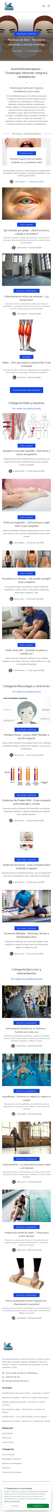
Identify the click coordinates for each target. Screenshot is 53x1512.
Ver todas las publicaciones (26, 408)
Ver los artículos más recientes (26, 390)
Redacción (7, 1428)
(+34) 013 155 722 (12, 1377)
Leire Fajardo (7, 1433)
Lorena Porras (8, 1442)
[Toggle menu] (48, 6)
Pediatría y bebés (26, 153)
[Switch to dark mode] (44, 6)
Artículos (7, 1387)
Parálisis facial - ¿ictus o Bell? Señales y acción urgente (24, 1417)
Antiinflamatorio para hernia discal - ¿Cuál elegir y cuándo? (26, 1393)
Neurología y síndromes (26, 34)
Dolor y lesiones (26, 225)
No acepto (15, 1506)
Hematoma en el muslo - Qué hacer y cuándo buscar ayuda (26, 1421)
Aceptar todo (38, 1506)
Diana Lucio (7, 1438)
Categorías (8, 1449)
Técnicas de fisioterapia (11, 1472)
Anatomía (26, 357)
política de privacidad (12, 1501)
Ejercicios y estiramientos (27, 291)
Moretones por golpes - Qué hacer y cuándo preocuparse (25, 1397)
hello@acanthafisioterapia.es (17, 1381)
